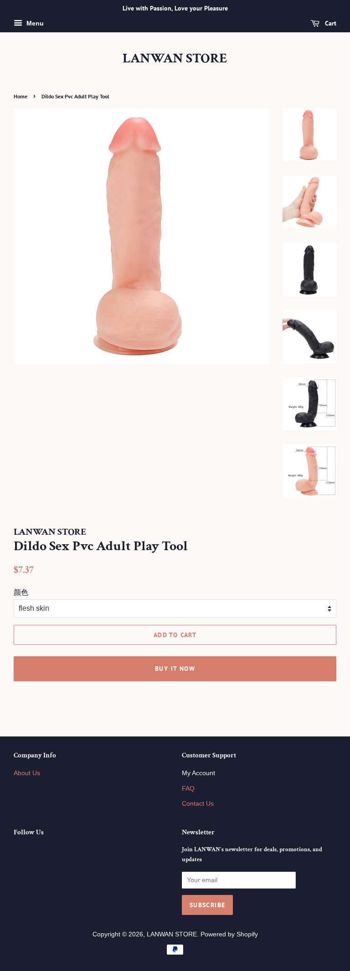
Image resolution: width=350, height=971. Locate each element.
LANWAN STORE (175, 59)
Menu (34, 23)
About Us (27, 773)
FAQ (188, 788)
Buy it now (175, 668)
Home (20, 96)
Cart (329, 23)
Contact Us (198, 803)
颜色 (21, 592)
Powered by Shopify (229, 934)
